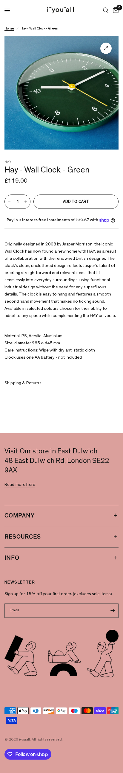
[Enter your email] (113, 611)
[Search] (106, 10)
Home (9, 28)
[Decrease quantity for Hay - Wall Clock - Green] (9, 202)
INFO (11, 558)
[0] (115, 10)
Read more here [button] (19, 484)
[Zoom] (106, 48)
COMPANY (19, 516)
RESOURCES (22, 537)
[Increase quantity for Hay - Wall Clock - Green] (25, 202)
